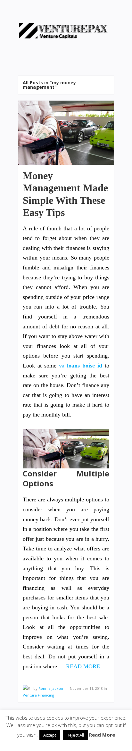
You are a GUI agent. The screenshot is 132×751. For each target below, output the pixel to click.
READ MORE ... (86, 666)
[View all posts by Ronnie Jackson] (26, 688)
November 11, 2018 (86, 688)
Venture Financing (38, 695)
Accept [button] (49, 735)
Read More (102, 734)
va (80, 365)
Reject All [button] (75, 735)
